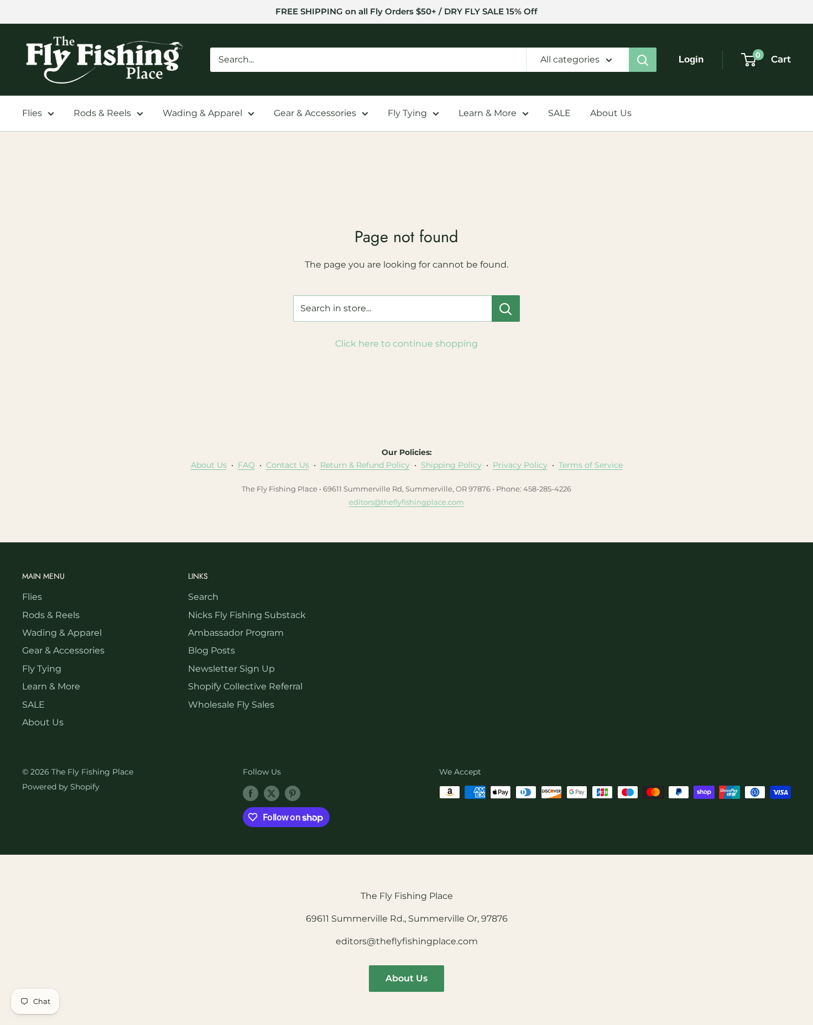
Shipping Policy (451, 465)
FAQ (246, 465)
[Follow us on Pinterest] (292, 793)
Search (203, 597)
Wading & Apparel (202, 113)
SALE (559, 113)
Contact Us (287, 465)
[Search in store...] (506, 308)
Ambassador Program (236, 632)
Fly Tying (407, 113)
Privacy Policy (520, 465)
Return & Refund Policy (365, 465)
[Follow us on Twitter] (271, 793)
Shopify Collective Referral (245, 686)
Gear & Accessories (315, 113)
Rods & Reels (102, 113)
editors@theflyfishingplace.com (406, 502)
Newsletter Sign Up (231, 668)
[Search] (642, 60)
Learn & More (487, 113)
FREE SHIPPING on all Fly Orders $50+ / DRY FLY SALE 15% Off (406, 11)
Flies (32, 113)
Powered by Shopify (61, 787)
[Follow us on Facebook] (250, 793)
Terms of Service (591, 465)
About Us (611, 113)
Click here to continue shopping (406, 343)
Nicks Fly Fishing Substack (247, 615)
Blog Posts (211, 650)
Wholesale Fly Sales (231, 704)
